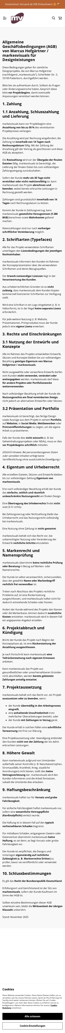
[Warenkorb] (60, 18)
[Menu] (5, 18)
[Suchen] (53, 18)
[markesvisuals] (17, 18)
